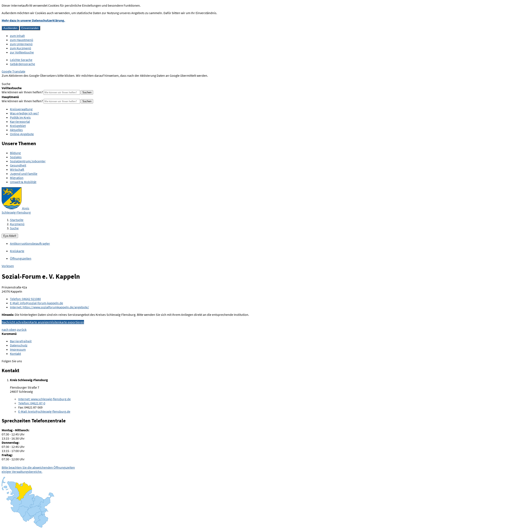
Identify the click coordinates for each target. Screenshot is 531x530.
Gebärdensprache (22, 64)
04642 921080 (25, 299)
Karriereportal (20, 121)
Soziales (16, 157)
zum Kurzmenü (20, 48)
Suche (14, 228)
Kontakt (15, 353)
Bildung (15, 153)
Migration (16, 178)
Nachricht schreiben (16, 322)
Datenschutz (18, 345)
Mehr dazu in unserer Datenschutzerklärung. (33, 20)
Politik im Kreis (20, 117)
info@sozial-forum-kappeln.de (36, 303)
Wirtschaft (17, 169)
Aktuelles (16, 130)
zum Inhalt (17, 36)
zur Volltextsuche (22, 52)
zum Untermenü (21, 44)
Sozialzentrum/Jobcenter (28, 161)
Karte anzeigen (40, 322)
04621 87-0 (31, 403)
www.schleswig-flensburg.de (44, 399)
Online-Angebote (22, 134)
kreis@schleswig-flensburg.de (44, 411)
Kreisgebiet (18, 126)
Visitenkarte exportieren (67, 322)
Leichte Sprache (21, 60)
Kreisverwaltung (21, 109)
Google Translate (13, 71)
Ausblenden (10, 28)
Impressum (18, 349)
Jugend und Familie (23, 173)
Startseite (16, 220)
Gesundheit (18, 165)
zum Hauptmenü (21, 40)
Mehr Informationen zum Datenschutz (28, 80)
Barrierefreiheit (21, 341)
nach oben (9, 329)
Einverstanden (30, 28)
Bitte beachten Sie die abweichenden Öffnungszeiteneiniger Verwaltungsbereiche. (38, 469)
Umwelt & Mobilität (23, 182)
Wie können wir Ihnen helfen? (22, 92)
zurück (22, 329)
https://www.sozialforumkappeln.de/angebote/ (49, 307)
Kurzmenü (17, 224)
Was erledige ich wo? (24, 113)
